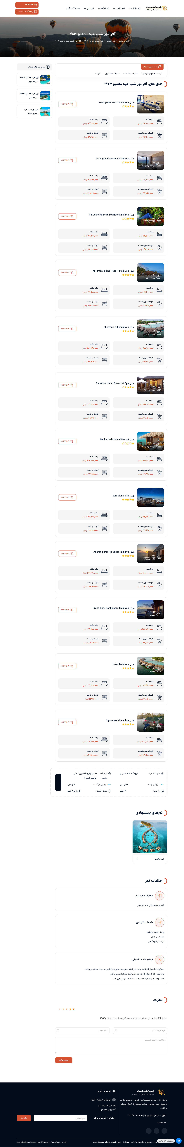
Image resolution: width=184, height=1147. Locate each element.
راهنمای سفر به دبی (107, 1105)
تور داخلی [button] (135, 8)
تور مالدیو (159, 859)
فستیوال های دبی (108, 1109)
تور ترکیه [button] (104, 8)
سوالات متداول (112, 73)
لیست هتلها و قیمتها (151, 73)
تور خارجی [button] (120, 8)
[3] (66, 1010)
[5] (73, 1010)
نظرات (98, 73)
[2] (63, 1010)
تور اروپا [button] (90, 8)
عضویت (24, 1118)
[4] (70, 1010)
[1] (59, 1010)
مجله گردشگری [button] (73, 8)
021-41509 (29, 4)
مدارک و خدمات (130, 73)
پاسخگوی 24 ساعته (24, 11)
